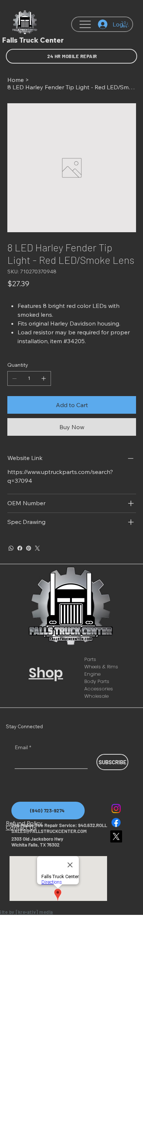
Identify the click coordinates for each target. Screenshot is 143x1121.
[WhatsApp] (11, 548)
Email (23, 747)
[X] (116, 836)
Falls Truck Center (33, 40)
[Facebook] (19, 548)
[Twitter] (37, 548)
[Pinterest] (28, 548)
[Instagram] (116, 808)
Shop (46, 672)
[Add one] (43, 378)
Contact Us (21, 827)
